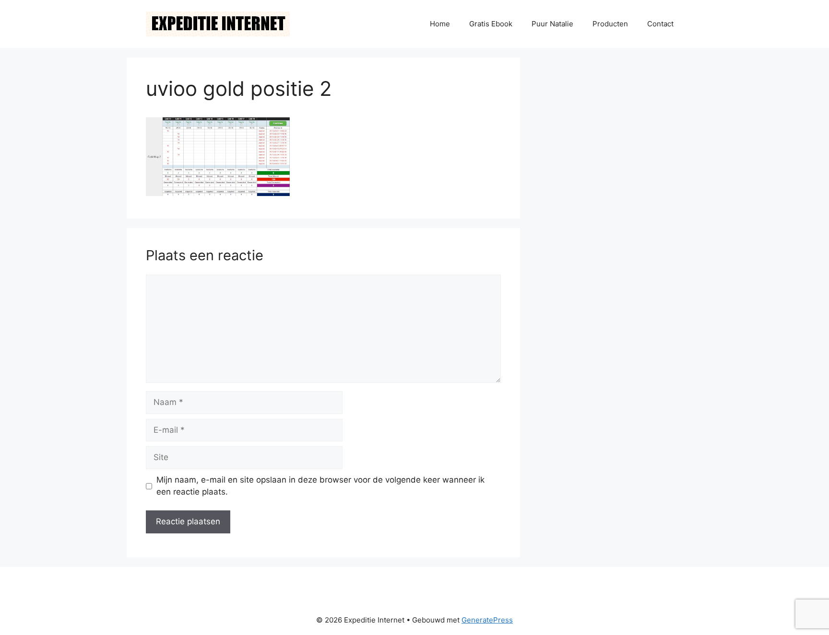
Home (440, 23)
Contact (660, 23)
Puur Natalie (552, 23)
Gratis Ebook (490, 23)
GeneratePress (487, 619)
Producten (610, 23)
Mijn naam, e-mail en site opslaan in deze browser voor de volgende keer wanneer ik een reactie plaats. (320, 486)
